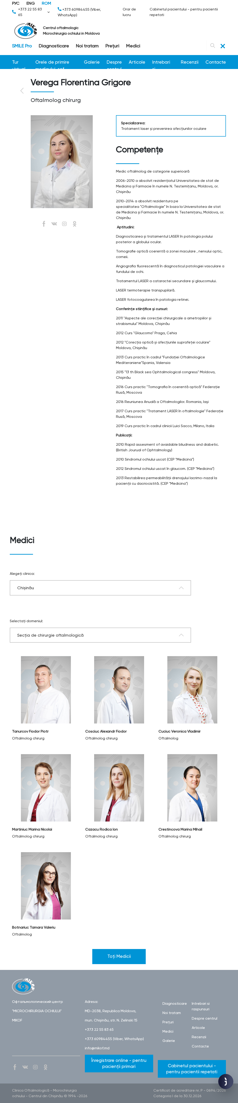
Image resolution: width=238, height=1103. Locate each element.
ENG (30, 3)
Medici (133, 46)
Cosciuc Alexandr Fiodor (106, 731)
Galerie (92, 62)
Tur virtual (18, 62)
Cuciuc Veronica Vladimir (180, 731)
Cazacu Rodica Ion (101, 829)
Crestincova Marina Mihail (180, 829)
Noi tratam (87, 46)
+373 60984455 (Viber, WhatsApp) (79, 12)
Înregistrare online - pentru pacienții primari (118, 1063)
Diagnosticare (54, 46)
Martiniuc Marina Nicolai (32, 829)
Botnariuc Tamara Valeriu (33, 927)
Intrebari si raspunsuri (163, 62)
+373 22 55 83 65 (30, 12)
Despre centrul (114, 62)
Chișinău (25, 587)
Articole (137, 62)
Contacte (215, 62)
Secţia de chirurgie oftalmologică (50, 635)
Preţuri (112, 46)
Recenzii (189, 62)
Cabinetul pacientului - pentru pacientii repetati (184, 12)
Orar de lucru (129, 12)
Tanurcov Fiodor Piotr (30, 731)
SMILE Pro (22, 46)
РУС (16, 3)
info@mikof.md (97, 1048)
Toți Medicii (119, 956)
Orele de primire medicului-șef (52, 62)
